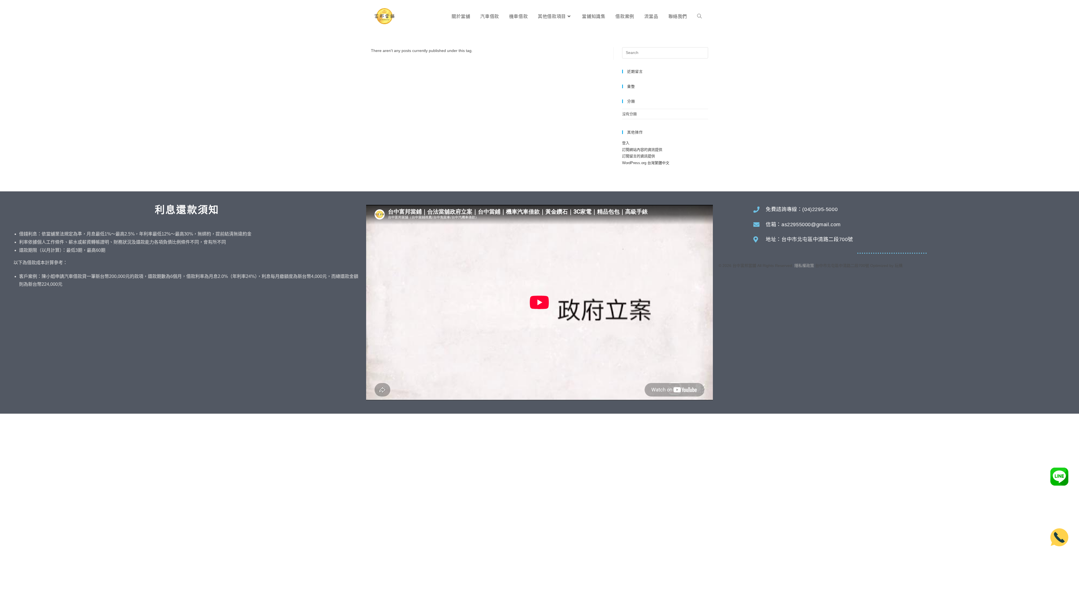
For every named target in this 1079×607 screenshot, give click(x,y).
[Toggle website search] (699, 16)
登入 (625, 143)
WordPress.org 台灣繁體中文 (645, 163)
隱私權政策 (804, 265)
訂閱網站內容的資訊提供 (642, 150)
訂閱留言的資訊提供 (638, 156)
